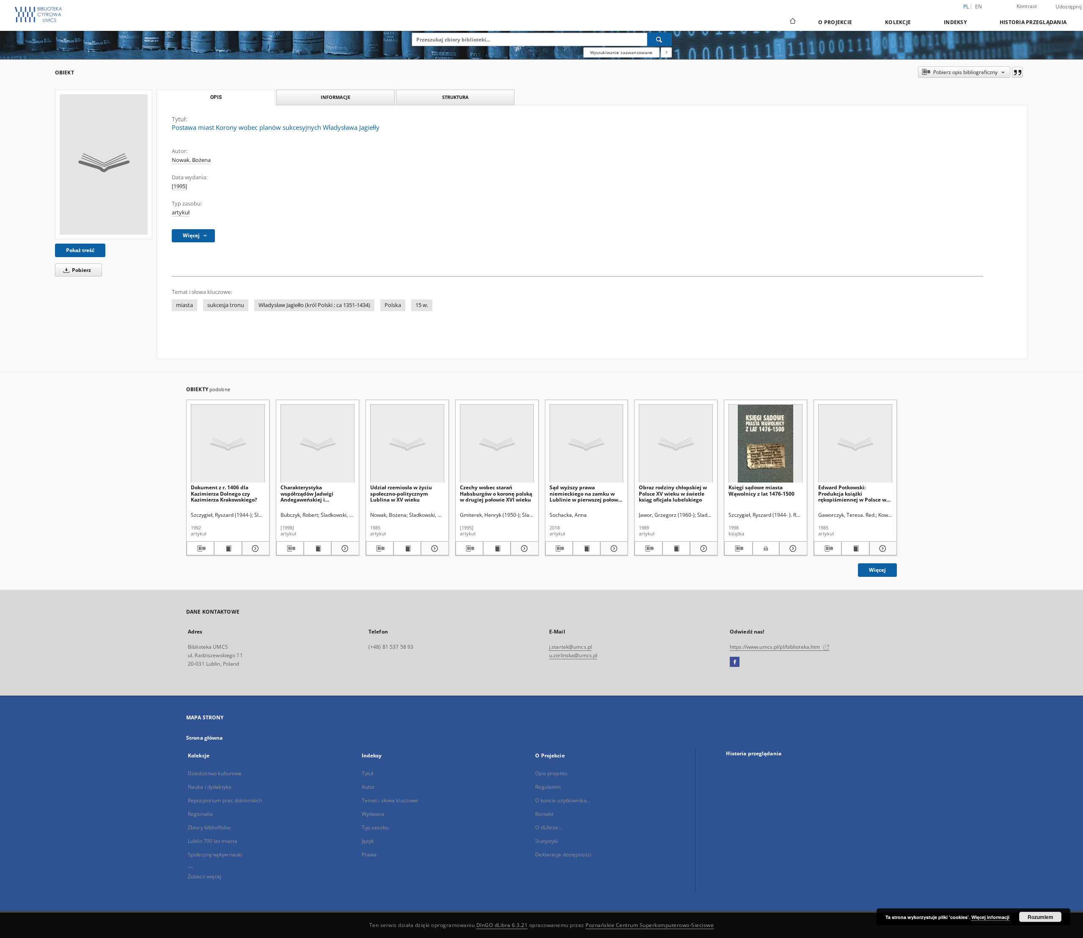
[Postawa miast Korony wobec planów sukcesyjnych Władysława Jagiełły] (104, 164)
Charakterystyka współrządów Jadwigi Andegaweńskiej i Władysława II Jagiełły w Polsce (310, 493)
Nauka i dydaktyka (209, 786)
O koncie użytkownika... (563, 800)
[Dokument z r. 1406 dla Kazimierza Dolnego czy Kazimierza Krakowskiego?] (227, 444)
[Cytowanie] (1017, 72)
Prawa (369, 854)
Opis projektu (551, 773)
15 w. (421, 305)
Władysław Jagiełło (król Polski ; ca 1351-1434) (314, 305)
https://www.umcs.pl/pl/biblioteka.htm (776, 646)
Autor (368, 786)
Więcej (877, 569)
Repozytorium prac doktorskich (225, 800)
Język (368, 841)
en (978, 6)
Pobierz (81, 270)
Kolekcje (898, 22)
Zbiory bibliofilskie (209, 827)
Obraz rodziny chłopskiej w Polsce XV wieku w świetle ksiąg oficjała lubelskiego (673, 493)
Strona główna (204, 737)
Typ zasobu (375, 827)
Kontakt (544, 813)
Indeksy (955, 22)
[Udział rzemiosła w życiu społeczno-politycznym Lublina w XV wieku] (407, 444)
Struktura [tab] (455, 97)
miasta (184, 305)
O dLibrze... (548, 827)
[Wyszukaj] (659, 39)
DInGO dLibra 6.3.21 (502, 925)
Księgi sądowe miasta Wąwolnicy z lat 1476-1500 (761, 490)
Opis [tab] (216, 97)
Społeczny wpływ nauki (215, 854)
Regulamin (548, 786)
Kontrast (1027, 6)
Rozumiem (1040, 917)
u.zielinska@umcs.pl (573, 655)
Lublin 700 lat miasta (213, 841)
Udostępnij (1069, 6)
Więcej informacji (990, 917)
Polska (393, 305)
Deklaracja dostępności (563, 854)
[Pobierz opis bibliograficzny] (200, 548)
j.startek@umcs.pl (570, 646)
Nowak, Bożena (191, 160)
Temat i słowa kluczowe (390, 800)
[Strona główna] (792, 22)
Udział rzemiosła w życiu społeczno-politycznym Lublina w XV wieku (401, 493)
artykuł (181, 212)
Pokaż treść (80, 250)
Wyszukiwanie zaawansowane (621, 52)
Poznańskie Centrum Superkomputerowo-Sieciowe (649, 925)
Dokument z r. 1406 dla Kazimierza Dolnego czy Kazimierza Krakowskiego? (224, 493)
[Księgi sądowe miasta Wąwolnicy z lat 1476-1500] (765, 444)
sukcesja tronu (225, 305)
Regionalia (200, 813)
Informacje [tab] (335, 97)
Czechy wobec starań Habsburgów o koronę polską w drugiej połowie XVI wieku (496, 493)
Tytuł (368, 773)
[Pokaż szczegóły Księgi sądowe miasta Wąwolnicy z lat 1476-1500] (791, 548)
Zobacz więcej (205, 876)
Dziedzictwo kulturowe (215, 773)
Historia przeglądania (1033, 22)
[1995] (179, 186)
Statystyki (546, 841)
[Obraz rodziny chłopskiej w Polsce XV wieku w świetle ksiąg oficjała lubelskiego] (675, 444)
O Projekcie (835, 22)
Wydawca (373, 813)
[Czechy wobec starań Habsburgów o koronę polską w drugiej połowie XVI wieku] (496, 444)
